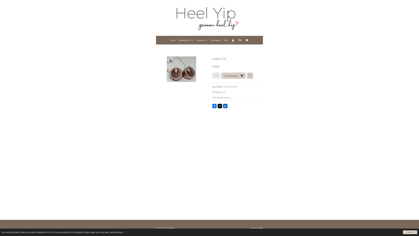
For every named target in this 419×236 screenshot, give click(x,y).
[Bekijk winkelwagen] (247, 40)
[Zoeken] (240, 40)
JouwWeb (260, 228)
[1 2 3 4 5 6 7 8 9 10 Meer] (216, 76)
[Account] (233, 40)
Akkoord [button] (410, 232)
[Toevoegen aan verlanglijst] (250, 76)
